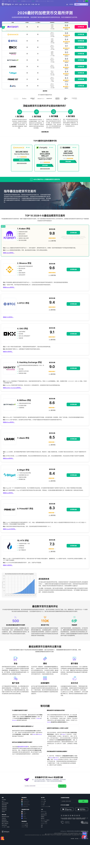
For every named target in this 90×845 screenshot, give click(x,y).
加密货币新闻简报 (5, 803)
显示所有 (45, 91)
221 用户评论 (52, 551)
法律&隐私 (76, 838)
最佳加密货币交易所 (23, 746)
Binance (14, 720)
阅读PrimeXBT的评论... (9, 529)
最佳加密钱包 (4, 820)
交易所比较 (4, 818)
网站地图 (72, 838)
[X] (62, 815)
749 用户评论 (52, 339)
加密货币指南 (4, 804)
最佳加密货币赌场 (5, 821)
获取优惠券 (21, 160)
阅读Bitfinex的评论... (9, 422)
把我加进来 (62, 785)
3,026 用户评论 (52, 240)
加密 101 (3, 801)
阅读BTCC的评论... (8, 317)
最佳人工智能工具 (5, 823)
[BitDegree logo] (5, 831)
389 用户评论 (52, 309)
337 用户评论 (52, 444)
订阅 (83, 801)
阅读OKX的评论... (8, 351)
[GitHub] (79, 815)
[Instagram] (75, 815)
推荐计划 (42, 818)
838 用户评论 (52, 481)
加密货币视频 (4, 808)
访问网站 (80, 27)
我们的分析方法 (44, 814)
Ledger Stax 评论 (24, 826)
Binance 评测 (43, 801)
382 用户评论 (52, 515)
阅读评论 (66, 29)
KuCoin (49, 722)
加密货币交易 (4, 809)
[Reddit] (77, 815)
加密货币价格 (4, 825)
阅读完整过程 (45, 132)
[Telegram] (64, 815)
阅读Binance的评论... (9, 287)
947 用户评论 (52, 410)
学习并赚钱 (4, 799)
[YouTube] (66, 815)
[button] (50, 1)
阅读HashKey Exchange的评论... (12, 388)
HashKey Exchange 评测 (45, 806)
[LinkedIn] (70, 815)
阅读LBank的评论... (8, 458)
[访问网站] (45, 27)
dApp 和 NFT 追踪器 (5, 826)
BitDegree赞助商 (44, 821)
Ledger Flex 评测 (24, 823)
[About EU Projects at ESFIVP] (65, 822)
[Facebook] (68, 815)
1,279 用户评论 (52, 275)
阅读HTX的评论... (8, 565)
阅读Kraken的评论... (8, 253)
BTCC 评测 (43, 803)
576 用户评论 (52, 374)
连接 (86, 1)
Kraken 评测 (43, 799)
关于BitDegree (43, 811)
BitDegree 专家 (44, 813)
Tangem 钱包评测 (24, 825)
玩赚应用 (3, 811)
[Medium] (73, 815)
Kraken (38, 718)
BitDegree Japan (44, 823)
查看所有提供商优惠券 (22, 163)
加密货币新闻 (4, 806)
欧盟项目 (42, 816)
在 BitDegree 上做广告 (45, 820)
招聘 (42, 825)
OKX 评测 (42, 804)
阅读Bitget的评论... (8, 493)
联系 (42, 826)
